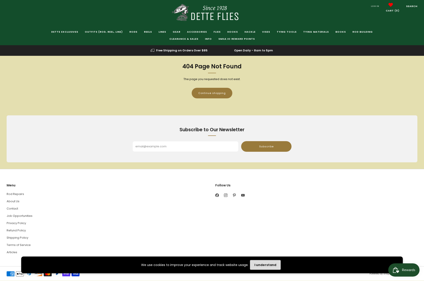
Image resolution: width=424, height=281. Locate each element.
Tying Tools (287, 32)
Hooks (232, 32)
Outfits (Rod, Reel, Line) (104, 32)
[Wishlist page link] (390, 5)
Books (340, 32)
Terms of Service (19, 245)
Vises (266, 32)
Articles (12, 252)
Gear (176, 32)
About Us (13, 201)
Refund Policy (16, 230)
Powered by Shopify (380, 273)
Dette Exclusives (64, 32)
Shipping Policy (17, 238)
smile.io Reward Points (236, 39)
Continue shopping (212, 93)
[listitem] (179, 50)
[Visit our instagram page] (225, 195)
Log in (375, 6)
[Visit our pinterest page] (234, 195)
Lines (162, 32)
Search (411, 6)
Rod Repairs (15, 194)
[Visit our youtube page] (242, 195)
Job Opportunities (19, 216)
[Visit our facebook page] (217, 195)
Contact (12, 208)
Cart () (392, 10)
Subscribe (266, 146)
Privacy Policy (16, 223)
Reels (148, 32)
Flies (217, 32)
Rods (133, 32)
